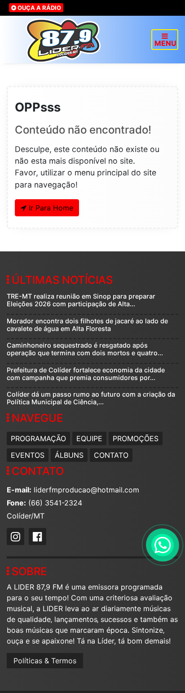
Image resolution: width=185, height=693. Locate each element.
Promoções (136, 438)
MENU (165, 43)
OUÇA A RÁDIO (38, 7)
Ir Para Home (49, 207)
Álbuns (69, 455)
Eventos (27, 455)
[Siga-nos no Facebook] (38, 537)
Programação (38, 438)
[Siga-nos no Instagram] (16, 537)
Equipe (89, 438)
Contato (111, 455)
